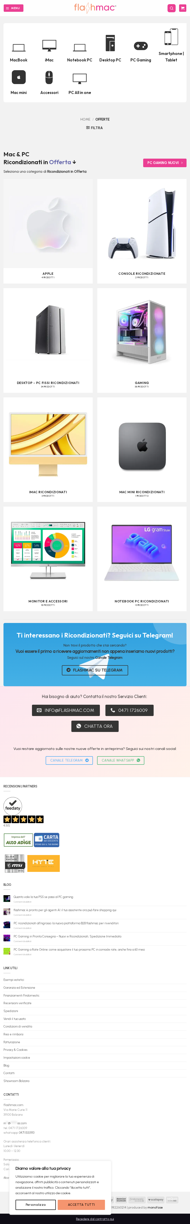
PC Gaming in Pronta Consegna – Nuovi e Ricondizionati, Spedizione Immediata (67, 936)
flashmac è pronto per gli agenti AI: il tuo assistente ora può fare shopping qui (65, 910)
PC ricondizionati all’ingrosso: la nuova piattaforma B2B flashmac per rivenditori (66, 923)
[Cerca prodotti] (172, 8)
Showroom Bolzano (16, 1081)
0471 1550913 (26, 1132)
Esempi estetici (13, 980)
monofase (155, 1207)
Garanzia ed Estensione (19, 987)
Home (85, 119)
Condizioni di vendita (17, 1026)
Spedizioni (10, 1011)
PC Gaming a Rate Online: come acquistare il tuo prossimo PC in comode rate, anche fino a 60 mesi (79, 949)
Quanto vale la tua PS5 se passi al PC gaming (43, 897)
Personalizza (36, 1205)
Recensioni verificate (17, 1003)
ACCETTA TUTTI (81, 1205)
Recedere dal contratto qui (95, 1219)
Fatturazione (11, 1042)
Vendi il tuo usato (14, 1019)
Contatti (9, 1073)
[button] (13, 8)
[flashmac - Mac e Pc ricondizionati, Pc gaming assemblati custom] (95, 8)
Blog (6, 1065)
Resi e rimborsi (13, 1034)
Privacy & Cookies (15, 1050)
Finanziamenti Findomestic (21, 995)
